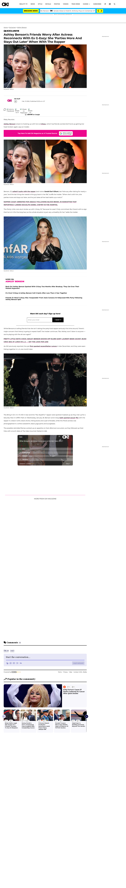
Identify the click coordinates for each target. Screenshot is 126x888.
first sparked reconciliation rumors (43, 346)
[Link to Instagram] (109, 4)
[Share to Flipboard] (23, 109)
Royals (48, 4)
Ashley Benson (22, 27)
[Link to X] (114, 4)
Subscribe (97, 4)
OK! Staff (17, 99)
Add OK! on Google (33, 114)
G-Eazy (43, 124)
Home (6, 27)
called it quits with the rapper (24, 191)
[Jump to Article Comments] (5, 109)
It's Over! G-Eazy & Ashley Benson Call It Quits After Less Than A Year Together (36, 293)
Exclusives (12, 27)
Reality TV (23, 4)
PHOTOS (57, 4)
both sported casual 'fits (69, 418)
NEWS (33, 4)
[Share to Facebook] (10, 109)
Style (40, 4)
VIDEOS (65, 4)
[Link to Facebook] (105, 4)
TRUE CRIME (75, 4)
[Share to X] (17, 109)
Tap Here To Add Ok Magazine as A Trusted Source (37, 133)
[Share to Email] (30, 109)
